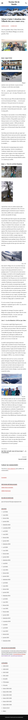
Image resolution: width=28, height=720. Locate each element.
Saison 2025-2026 (7, 704)
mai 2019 (5, 624)
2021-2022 (5, 675)
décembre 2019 (6, 618)
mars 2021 (5, 602)
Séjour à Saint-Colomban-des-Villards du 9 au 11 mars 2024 (13, 20)
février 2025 (6, 537)
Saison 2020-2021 (7, 688)
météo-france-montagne (7, 487)
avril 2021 (5, 598)
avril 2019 (5, 627)
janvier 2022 (6, 592)
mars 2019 (5, 631)
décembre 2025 (6, 524)
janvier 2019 (6, 637)
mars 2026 (5, 515)
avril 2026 (5, 511)
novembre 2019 (6, 621)
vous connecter (11, 468)
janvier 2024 (6, 557)
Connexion (4, 477)
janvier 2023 (6, 576)
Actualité (5, 678)
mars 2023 (5, 569)
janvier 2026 (6, 521)
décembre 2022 (6, 579)
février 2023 (6, 573)
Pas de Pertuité (22, 459)
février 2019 (6, 634)
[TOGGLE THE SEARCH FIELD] (26, 3)
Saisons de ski (6, 707)
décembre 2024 (6, 544)
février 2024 (6, 553)
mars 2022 (5, 586)
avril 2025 (5, 531)
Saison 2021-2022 (7, 691)
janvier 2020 (6, 615)
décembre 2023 (6, 560)
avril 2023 (5, 566)
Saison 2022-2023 (7, 695)
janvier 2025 (6, 540)
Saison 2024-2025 (7, 701)
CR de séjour (6, 682)
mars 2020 (5, 608)
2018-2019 (5, 666)
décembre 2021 (6, 595)
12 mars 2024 (14, 25)
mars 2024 (5, 550)
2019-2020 (5, 672)
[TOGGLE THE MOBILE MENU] (2, 3)
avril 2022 (5, 582)
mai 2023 (5, 563)
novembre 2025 (6, 528)
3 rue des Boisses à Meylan (19, 654)
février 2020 (6, 611)
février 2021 (6, 605)
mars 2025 (5, 534)
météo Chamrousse (6, 490)
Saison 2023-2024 (7, 698)
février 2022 (6, 589)
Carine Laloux (5, 25)
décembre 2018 (6, 640)
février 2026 (6, 518)
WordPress (20, 717)
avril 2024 (5, 547)
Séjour (4, 711)
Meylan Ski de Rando (14, 3)
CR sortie (5, 685)
